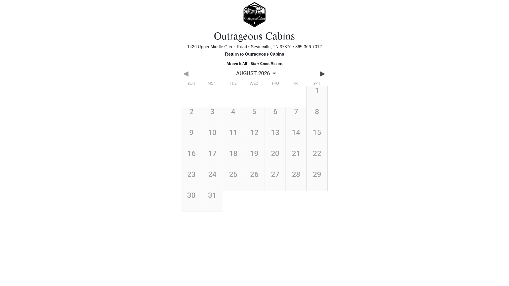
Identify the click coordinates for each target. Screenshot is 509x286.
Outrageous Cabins (254, 35)
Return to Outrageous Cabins (254, 54)
